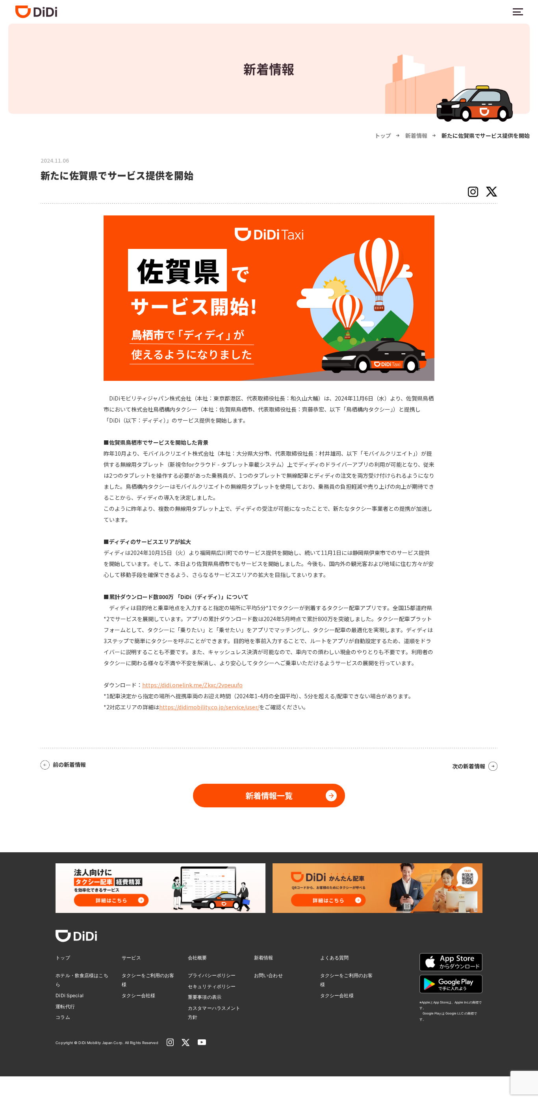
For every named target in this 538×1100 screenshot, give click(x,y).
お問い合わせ (268, 975)
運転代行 (65, 1006)
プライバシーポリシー (212, 975)
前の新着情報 (69, 764)
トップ (383, 135)
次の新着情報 (468, 766)
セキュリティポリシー (212, 986)
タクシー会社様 (138, 995)
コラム (63, 1017)
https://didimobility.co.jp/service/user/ (209, 707)
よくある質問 (334, 958)
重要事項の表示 (204, 997)
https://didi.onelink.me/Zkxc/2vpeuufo (192, 685)
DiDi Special (69, 995)
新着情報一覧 (269, 795)
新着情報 (416, 135)
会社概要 (197, 958)
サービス (131, 958)
